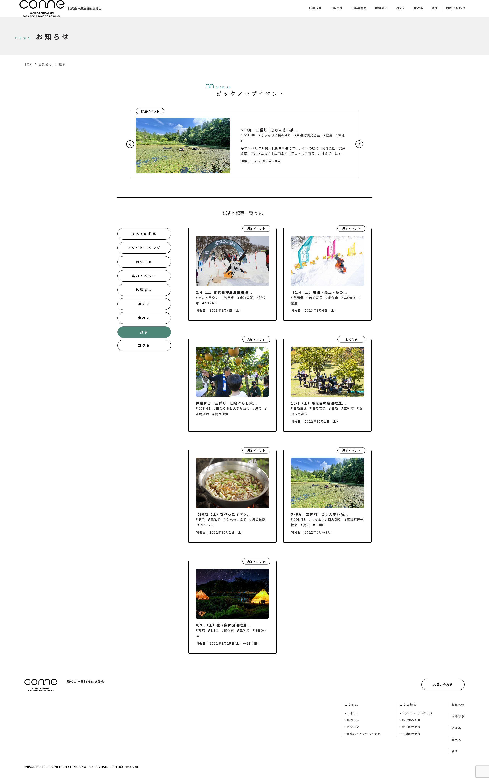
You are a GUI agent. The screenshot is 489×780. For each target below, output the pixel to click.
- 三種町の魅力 (410, 733)
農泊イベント (144, 275)
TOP (28, 64)
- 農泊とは (352, 720)
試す (435, 8)
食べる (418, 8)
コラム (144, 345)
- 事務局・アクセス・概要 (363, 733)
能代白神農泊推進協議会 (85, 8)
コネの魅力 (359, 8)
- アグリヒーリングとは (416, 713)
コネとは (336, 8)
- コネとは (352, 713)
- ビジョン (352, 727)
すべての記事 (144, 233)
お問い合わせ (456, 8)
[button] (130, 144)
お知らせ (315, 8)
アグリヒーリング (144, 247)
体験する (381, 8)
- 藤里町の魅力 (410, 727)
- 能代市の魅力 (410, 720)
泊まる (401, 8)
